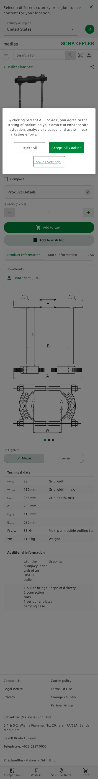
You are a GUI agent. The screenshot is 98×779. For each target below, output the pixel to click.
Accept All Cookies (66, 148)
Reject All (29, 148)
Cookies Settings (47, 162)
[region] (49, 141)
